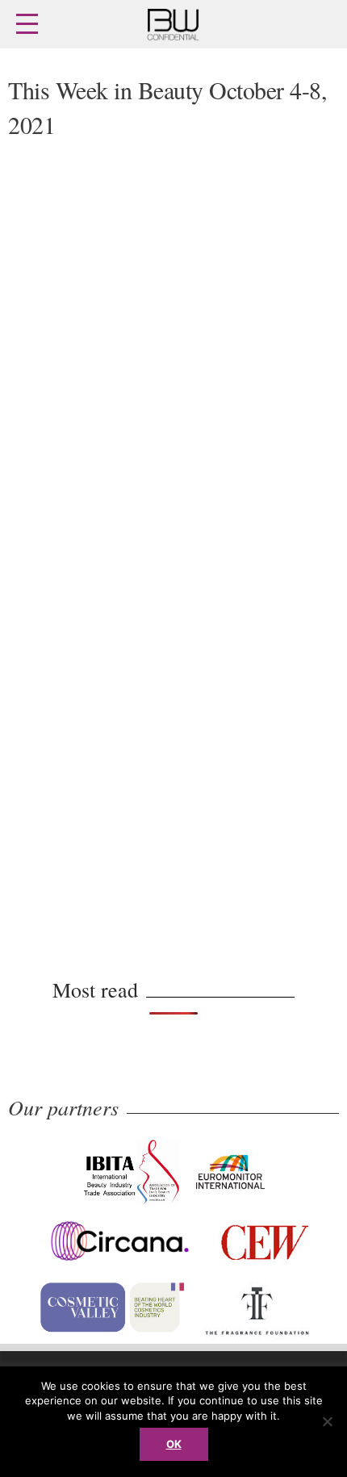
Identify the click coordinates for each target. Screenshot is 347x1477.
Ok (174, 1443)
